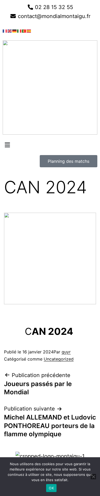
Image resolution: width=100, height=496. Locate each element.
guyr (66, 351)
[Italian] (19, 30)
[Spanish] (29, 30)
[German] (14, 30)
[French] (5, 30)
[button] (50, 145)
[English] (9, 30)
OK (51, 488)
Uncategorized (59, 359)
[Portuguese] (24, 30)
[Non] (93, 476)
